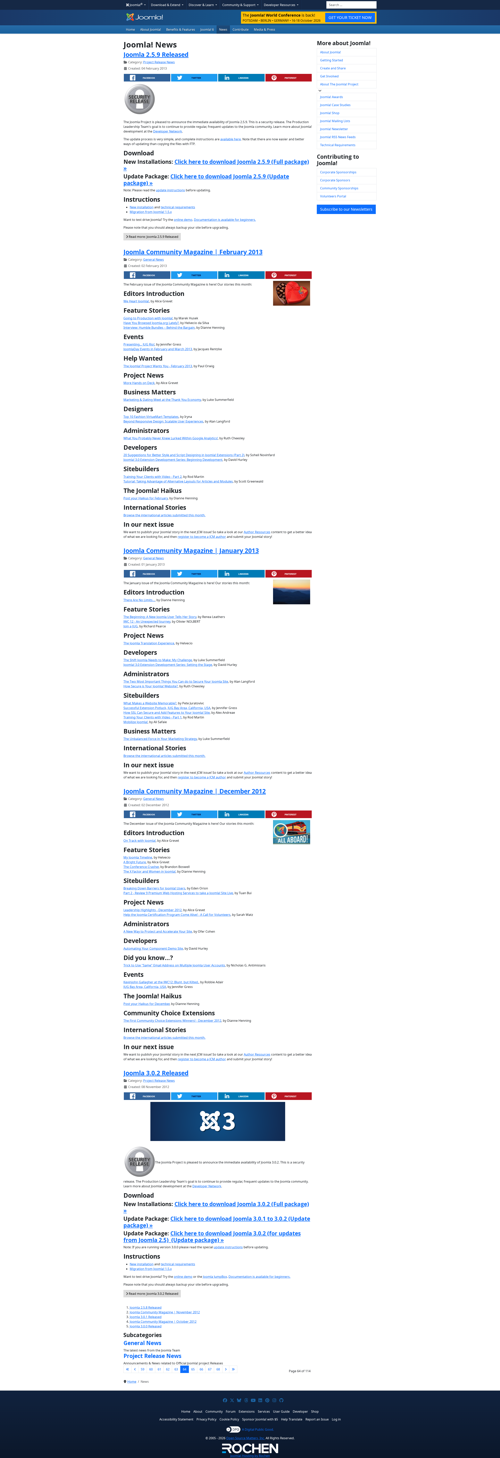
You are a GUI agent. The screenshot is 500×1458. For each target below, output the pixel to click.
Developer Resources (280, 5)
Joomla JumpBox (215, 1276)
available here (230, 139)
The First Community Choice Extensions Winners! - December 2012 (172, 1020)
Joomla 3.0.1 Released (146, 1317)
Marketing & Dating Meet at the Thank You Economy (162, 400)
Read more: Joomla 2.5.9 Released (153, 237)
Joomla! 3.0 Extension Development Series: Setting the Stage (167, 665)
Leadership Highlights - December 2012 (152, 910)
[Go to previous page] (134, 1369)
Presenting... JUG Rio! (138, 344)
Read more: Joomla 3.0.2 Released (153, 1293)
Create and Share (333, 68)
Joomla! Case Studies (335, 105)
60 (151, 1369)
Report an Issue (317, 1419)
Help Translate (291, 1419)
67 (210, 1369)
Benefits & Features (180, 29)
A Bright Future (134, 862)
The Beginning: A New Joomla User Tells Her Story (159, 617)
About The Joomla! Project (339, 84)
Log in (336, 1419)
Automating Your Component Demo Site (153, 948)
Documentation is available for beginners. (225, 220)
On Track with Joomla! (139, 840)
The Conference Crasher (141, 867)
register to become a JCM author (202, 537)
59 (142, 1369)
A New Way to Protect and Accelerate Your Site (157, 931)
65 (193, 1369)
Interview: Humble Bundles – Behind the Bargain (159, 327)
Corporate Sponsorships (338, 172)
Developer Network (167, 131)
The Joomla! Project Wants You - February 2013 (157, 366)
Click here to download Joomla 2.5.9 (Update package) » (206, 180)
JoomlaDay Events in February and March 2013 (157, 349)
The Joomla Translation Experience (148, 643)
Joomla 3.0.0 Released (146, 1326)
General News (153, 259)
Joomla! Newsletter (334, 129)
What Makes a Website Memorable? (149, 703)
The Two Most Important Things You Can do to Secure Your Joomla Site (175, 681)
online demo (183, 220)
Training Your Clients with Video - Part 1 (152, 717)
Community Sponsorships (339, 188)
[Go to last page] (233, 1369)
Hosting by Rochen (250, 1456)
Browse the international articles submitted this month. (164, 515)
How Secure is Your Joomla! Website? (150, 686)
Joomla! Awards (331, 97)
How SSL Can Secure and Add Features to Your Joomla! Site (166, 712)
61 (159, 1369)
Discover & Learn (202, 5)
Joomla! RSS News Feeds (338, 137)
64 (184, 1369)
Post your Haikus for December (146, 1004)
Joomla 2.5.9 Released (155, 54)
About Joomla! (150, 29)
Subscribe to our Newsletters (346, 209)
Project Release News (159, 62)
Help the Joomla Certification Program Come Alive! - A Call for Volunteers (176, 915)
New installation (142, 207)
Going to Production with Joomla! (148, 318)
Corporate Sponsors (335, 180)
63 (176, 1369)
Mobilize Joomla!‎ (135, 722)
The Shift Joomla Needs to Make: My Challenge (157, 660)
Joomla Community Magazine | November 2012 (165, 1312)
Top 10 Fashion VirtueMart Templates (151, 417)
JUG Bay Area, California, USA (144, 987)
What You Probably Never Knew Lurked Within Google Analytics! (170, 438)
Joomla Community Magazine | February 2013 (192, 252)
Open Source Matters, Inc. (245, 1438)
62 (168, 1369)
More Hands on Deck (139, 383)
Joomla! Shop (329, 113)
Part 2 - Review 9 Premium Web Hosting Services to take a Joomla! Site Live (178, 893)
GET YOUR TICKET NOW (350, 17)
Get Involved (329, 76)
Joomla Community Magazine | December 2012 (194, 791)
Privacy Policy (206, 1419)
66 (201, 1369)
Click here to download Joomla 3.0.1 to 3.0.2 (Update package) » (216, 1222)
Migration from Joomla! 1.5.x (151, 212)
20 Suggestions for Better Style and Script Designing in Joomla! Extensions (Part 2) (183, 455)
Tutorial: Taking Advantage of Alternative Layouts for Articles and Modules (178, 481)
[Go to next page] (225, 1369)
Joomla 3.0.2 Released (155, 1073)
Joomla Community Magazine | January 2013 (191, 550)
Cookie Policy (229, 1419)
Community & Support (239, 5)
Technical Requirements (337, 145)
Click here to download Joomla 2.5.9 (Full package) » (216, 165)
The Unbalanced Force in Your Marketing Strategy (160, 739)
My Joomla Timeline (137, 857)
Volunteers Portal (333, 196)
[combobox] (351, 5)
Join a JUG (130, 626)
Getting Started (331, 60)
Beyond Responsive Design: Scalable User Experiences (163, 421)
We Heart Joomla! (136, 301)
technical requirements (178, 207)
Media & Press (264, 29)
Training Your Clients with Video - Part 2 (152, 477)
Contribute (241, 29)
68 (218, 1369)
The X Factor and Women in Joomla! (149, 871)
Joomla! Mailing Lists (335, 121)
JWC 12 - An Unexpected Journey (146, 621)
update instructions (170, 190)
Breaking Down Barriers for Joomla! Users (154, 888)
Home (130, 29)
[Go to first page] (127, 1369)
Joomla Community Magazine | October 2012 (163, 1321)
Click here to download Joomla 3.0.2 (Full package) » (216, 1207)
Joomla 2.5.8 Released (146, 1307)
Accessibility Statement (176, 1419)
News (223, 29)
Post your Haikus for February (145, 498)
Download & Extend (166, 5)
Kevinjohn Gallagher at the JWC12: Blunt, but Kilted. (161, 982)
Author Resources (257, 532)
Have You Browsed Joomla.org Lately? (151, 323)
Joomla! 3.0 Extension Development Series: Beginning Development (172, 460)
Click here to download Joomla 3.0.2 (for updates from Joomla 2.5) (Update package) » (212, 1237)
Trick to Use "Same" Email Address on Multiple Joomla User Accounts (174, 965)
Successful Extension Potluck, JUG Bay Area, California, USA (166, 708)
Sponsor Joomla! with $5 (260, 1419)
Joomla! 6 (207, 29)
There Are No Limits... (139, 600)
